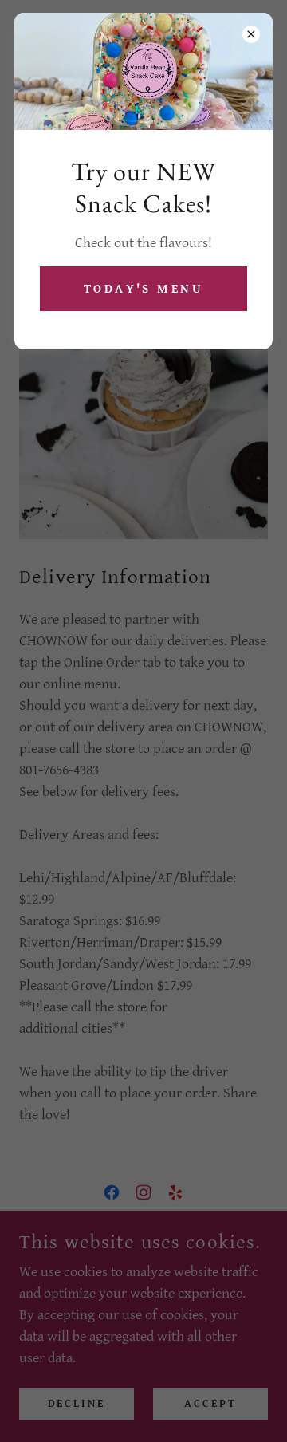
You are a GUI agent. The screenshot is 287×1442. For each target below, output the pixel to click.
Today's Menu (143, 289)
